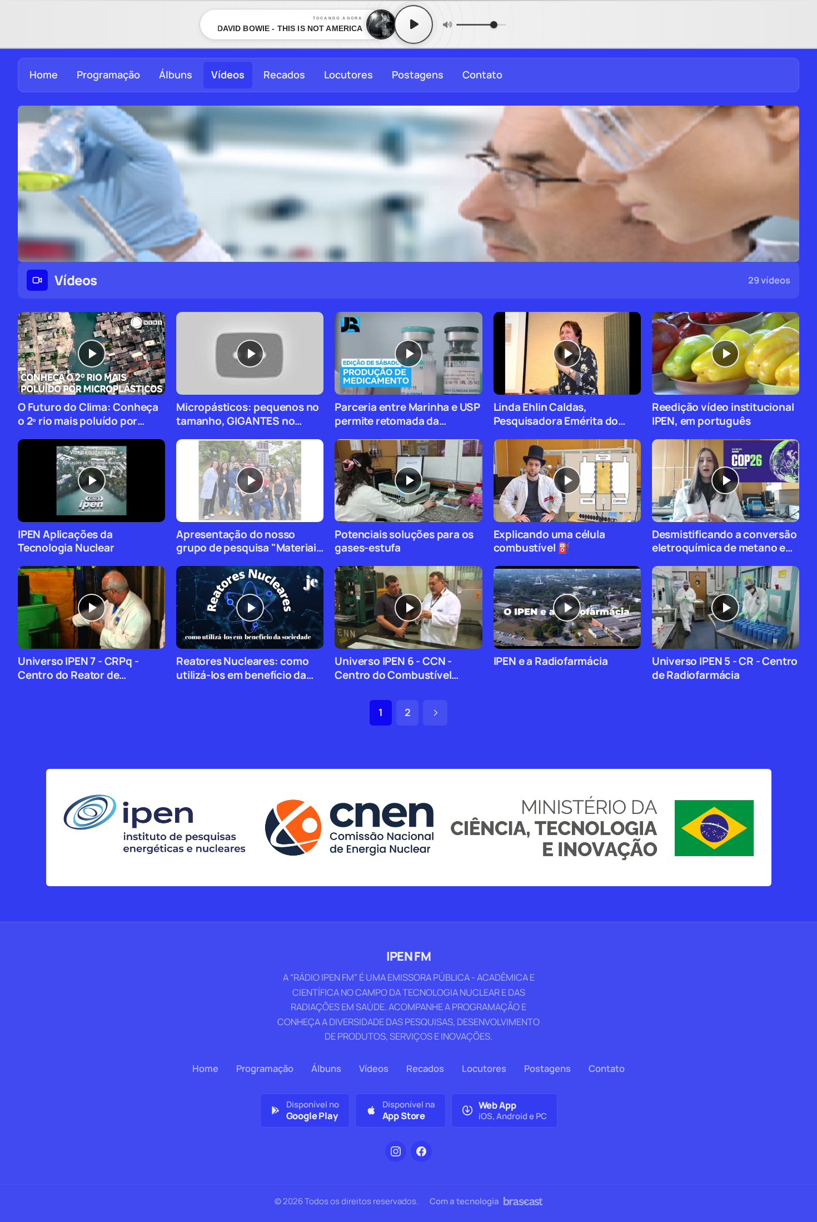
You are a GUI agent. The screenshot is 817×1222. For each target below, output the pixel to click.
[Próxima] (435, 713)
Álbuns (175, 74)
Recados (284, 74)
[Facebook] (421, 1151)
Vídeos (228, 74)
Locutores (348, 74)
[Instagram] (395, 1151)
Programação (108, 74)
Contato (482, 74)
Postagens (418, 74)
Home (43, 74)
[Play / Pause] (413, 24)
